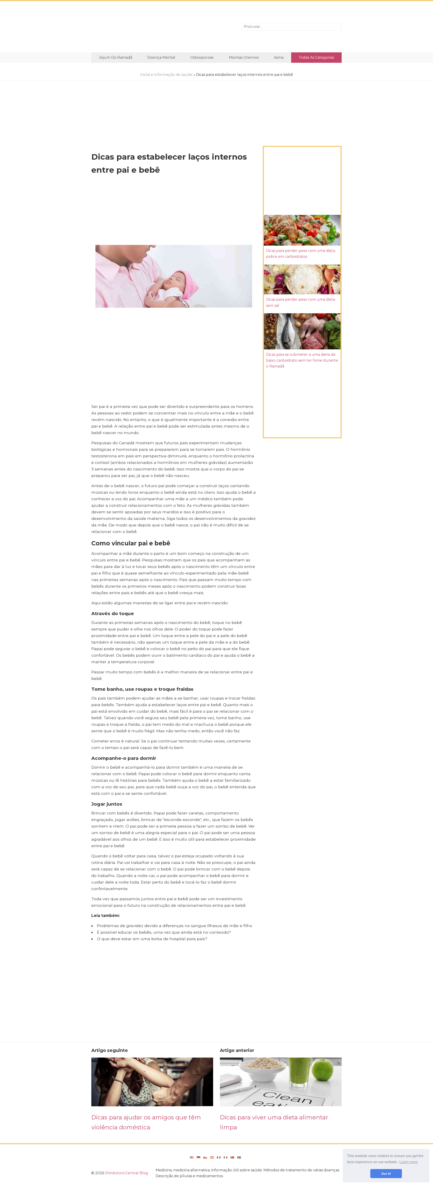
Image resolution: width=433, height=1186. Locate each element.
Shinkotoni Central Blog (126, 1173)
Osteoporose (202, 57)
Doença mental (161, 57)
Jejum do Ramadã (115, 57)
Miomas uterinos (244, 57)
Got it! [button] (386, 1173)
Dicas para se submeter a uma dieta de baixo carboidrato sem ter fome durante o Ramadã (302, 360)
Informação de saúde (173, 74)
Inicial (145, 74)
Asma (278, 57)
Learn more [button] (408, 1162)
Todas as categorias (316, 57)
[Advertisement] (163, 27)
